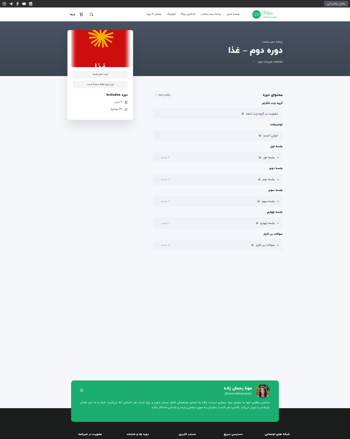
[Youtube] (24, 3)
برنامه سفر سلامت (272, 42)
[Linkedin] (30, 3)
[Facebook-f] (17, 3)
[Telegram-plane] (10, 3)
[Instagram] (4, 3)
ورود (72, 14)
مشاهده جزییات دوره (270, 62)
